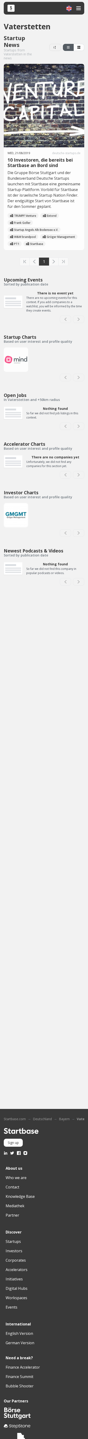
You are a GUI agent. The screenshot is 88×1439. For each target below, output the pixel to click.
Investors (14, 1250)
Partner (12, 1215)
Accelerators (16, 1269)
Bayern (64, 1119)
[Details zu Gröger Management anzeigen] (16, 515)
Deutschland (42, 1119)
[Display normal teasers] (78, 47)
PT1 (16, 244)
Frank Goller (22, 223)
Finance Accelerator (23, 1367)
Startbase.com (15, 1119)
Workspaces (16, 1297)
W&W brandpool (25, 237)
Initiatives (14, 1279)
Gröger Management (61, 237)
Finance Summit (19, 1376)
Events (11, 1307)
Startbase (36, 244)
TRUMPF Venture (25, 216)
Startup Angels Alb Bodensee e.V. (36, 230)
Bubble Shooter (20, 1386)
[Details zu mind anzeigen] (16, 359)
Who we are (16, 1177)
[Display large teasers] (68, 47)
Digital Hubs (16, 1288)
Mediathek (15, 1205)
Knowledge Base (20, 1196)
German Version (20, 1342)
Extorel (52, 216)
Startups (13, 1241)
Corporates (16, 1260)
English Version (19, 1333)
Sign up (13, 1142)
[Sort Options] (55, 47)
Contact (12, 1187)
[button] (69, 8)
